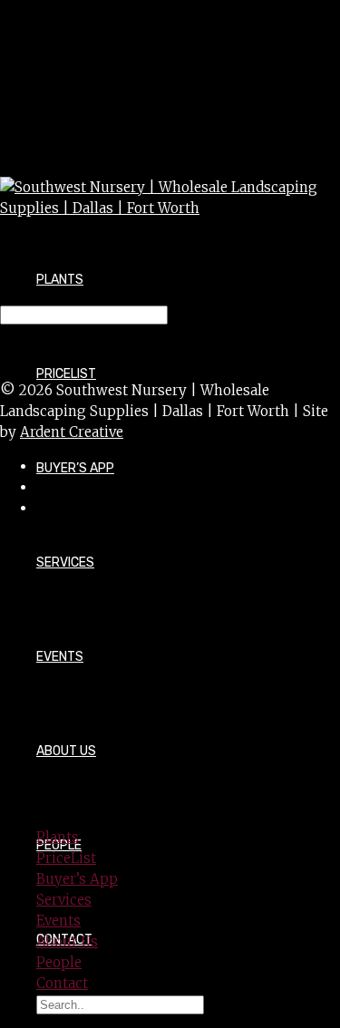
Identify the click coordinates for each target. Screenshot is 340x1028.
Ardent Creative (71, 432)
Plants (59, 279)
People (59, 962)
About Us (66, 751)
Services (65, 562)
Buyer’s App (75, 468)
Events (59, 656)
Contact (62, 983)
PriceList (66, 858)
